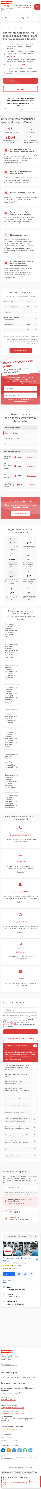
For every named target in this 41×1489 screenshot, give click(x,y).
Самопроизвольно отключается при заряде (10, 484)
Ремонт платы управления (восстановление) (11, 318)
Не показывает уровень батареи (8, 466)
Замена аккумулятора (10, 306)
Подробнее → (31, 457)
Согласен (34, 1482)
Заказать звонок (20, 513)
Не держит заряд (7, 457)
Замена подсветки (9, 330)
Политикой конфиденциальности (26, 1194)
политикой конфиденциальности (23, 400)
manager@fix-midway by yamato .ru (14, 1413)
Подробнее (20, 872)
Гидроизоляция (8, 324)
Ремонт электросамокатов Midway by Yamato (18, 1377)
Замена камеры (8, 301)
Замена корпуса (8, 312)
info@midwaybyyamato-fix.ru (12, 1408)
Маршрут (11, 1274)
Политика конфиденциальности (20, 1467)
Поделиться (3, 1450)
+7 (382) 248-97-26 (23, 5)
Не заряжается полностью (7, 475)
